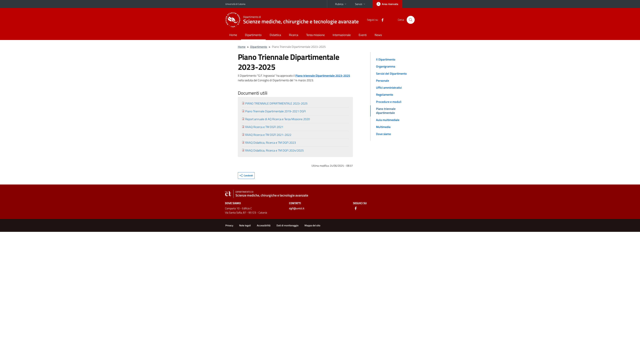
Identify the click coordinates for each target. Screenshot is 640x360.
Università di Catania (235, 4)
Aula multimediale (387, 120)
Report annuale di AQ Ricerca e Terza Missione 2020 (277, 119)
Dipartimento (253, 35)
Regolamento (384, 94)
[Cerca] (411, 20)
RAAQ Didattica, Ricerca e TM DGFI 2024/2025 (274, 150)
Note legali (245, 225)
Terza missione (315, 35)
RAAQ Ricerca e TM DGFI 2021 (264, 127)
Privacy (229, 225)
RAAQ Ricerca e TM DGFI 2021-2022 (268, 134)
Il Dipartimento (385, 59)
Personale (382, 80)
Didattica (275, 35)
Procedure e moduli (388, 102)
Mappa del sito (312, 225)
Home (233, 35)
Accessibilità (263, 225)
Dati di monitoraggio (287, 225)
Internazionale (342, 35)
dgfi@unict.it (296, 208)
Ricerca (293, 35)
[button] (246, 175)
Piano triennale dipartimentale (386, 110)
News (378, 35)
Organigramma (385, 66)
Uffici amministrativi (389, 87)
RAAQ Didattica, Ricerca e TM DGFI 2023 (270, 142)
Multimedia (383, 127)
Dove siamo (383, 134)
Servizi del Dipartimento (391, 73)
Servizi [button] (358, 4)
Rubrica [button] (339, 4)
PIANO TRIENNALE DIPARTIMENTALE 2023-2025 (276, 103)
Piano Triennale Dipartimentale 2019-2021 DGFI (275, 111)
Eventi (363, 35)
